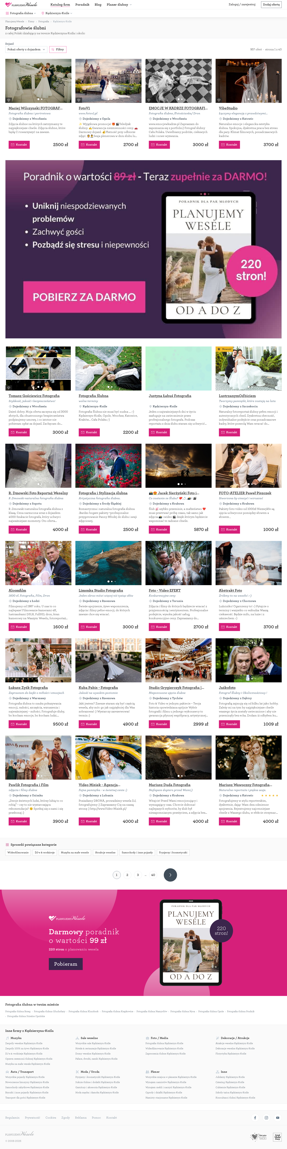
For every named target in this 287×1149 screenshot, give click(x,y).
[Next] (170, 875)
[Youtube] (278, 1118)
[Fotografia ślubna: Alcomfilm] (38, 563)
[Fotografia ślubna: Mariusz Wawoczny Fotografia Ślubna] (249, 758)
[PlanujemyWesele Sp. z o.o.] (19, 1134)
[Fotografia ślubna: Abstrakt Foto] (249, 563)
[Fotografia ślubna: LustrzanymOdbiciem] (249, 368)
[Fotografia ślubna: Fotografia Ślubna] (108, 368)
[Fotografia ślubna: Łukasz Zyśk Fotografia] (38, 660)
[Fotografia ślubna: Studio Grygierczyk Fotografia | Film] (178, 660)
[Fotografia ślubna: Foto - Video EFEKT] (178, 563)
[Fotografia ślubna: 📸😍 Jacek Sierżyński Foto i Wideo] (178, 466)
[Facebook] (255, 1118)
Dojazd (9, 44)
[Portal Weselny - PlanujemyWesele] (21, 4)
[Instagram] (266, 1118)
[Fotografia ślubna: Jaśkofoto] (249, 660)
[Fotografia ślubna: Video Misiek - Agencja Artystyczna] (108, 758)
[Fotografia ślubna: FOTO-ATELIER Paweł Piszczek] (249, 466)
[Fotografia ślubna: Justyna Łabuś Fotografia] (178, 368)
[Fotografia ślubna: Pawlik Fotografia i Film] (38, 758)
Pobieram (65, 964)
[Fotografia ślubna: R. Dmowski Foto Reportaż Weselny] (38, 466)
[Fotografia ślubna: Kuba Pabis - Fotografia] (108, 660)
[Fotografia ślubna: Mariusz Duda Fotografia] (178, 758)
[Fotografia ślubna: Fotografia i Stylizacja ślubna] (108, 466)
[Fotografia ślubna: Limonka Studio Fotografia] (108, 563)
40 (153, 875)
